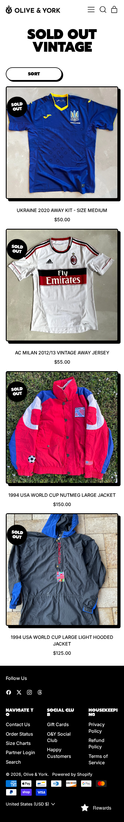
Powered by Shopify (72, 774)
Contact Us (18, 724)
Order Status (19, 734)
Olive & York (35, 774)
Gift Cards (58, 724)
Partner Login (20, 752)
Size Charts (18, 743)
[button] (103, 9)
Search (13, 762)
